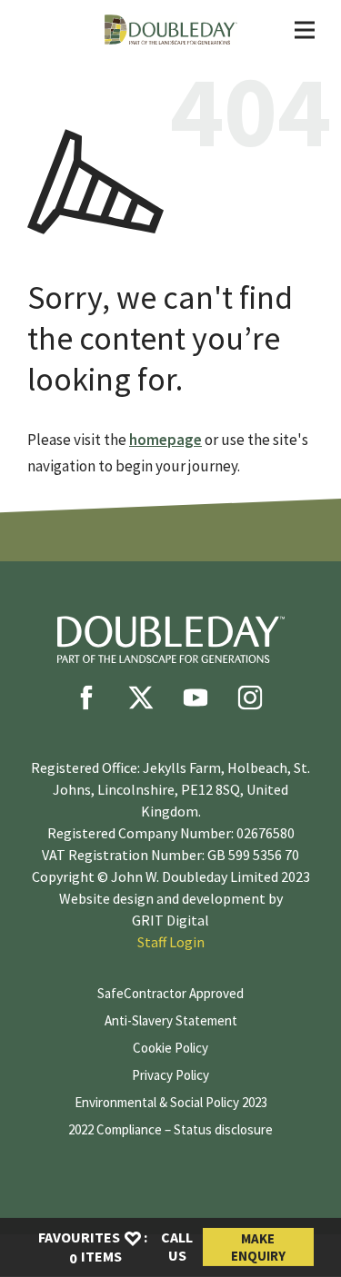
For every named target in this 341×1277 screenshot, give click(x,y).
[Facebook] (86, 697)
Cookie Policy (170, 1047)
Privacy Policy (170, 1075)
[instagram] (250, 697)
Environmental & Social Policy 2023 (171, 1102)
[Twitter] (141, 697)
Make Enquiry (258, 1247)
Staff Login (171, 942)
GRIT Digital (170, 920)
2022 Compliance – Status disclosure (170, 1129)
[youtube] (195, 697)
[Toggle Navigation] (304, 30)
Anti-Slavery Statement (171, 1020)
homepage (165, 440)
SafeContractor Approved (170, 993)
